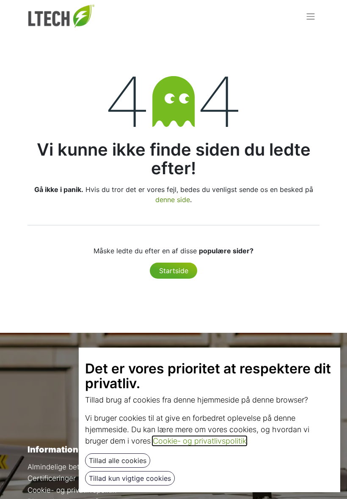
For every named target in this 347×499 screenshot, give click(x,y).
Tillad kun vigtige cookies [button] (130, 478)
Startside (173, 270)
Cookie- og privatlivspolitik (72, 490)
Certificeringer (52, 478)
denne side (172, 199)
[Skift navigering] (310, 16)
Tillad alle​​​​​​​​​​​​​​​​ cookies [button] (117, 460)
